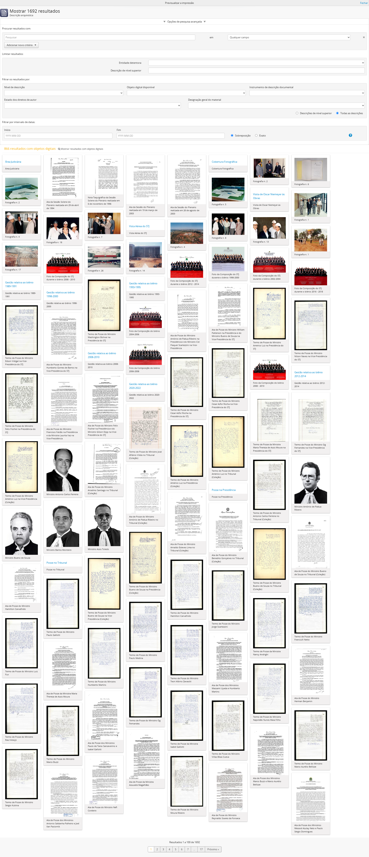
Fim (119, 130)
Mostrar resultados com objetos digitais (81, 149)
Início (7, 130)
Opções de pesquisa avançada (184, 21)
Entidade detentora (130, 62)
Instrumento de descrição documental (271, 87)
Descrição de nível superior (126, 70)
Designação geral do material (204, 99)
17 (201, 849)
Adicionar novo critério (20, 45)
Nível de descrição (14, 87)
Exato (262, 135)
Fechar (364, 3)
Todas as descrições (351, 113)
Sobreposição (242, 135)
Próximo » (213, 849)
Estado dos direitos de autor (20, 99)
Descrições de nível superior (315, 113)
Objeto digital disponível (141, 87)
